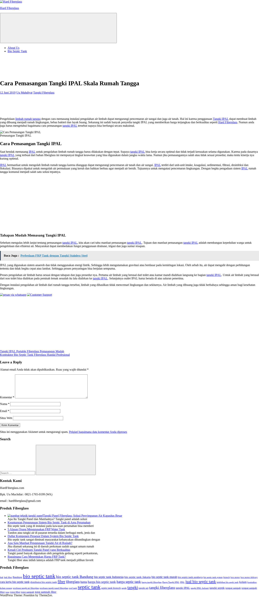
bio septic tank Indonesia (109, 577)
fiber (61, 581)
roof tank (73, 588)
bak (1, 577)
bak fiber (8, 577)
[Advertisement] (30, 65)
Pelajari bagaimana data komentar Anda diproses (98, 431)
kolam (243, 582)
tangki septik (217, 587)
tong (7, 592)
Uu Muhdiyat (24, 92)
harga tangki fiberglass (152, 582)
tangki (132, 587)
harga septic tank (129, 582)
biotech (226, 577)
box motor (235, 577)
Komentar (7, 397)
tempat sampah (233, 588)
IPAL (32, 151)
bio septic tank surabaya (190, 577)
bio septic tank (39, 576)
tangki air (143, 588)
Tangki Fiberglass (43, 92)
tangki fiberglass (162, 587)
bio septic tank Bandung (74, 577)
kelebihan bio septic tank (228, 582)
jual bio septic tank (200, 582)
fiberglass (73, 582)
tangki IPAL (70, 125)
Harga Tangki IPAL (170, 582)
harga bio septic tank (102, 582)
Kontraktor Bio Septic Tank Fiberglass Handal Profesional (35, 354)
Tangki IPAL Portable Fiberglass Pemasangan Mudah (32, 351)
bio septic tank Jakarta (137, 577)
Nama (4, 404)
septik (124, 588)
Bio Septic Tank (17, 51)
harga (83, 582)
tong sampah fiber (45, 591)
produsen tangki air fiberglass (26, 588)
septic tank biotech (111, 588)
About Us (13, 47)
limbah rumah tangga (28, 118)
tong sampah (27, 592)
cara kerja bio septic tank (15, 582)
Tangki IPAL (220, 118)
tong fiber (15, 592)
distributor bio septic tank (43, 582)
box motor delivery (249, 577)
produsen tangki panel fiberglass (54, 588)
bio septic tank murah (164, 577)
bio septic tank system (213, 577)
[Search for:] (18, 472)
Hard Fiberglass (9, 8)
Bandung (17, 577)
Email (4, 411)
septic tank (89, 587)
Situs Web (6, 418)
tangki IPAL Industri (200, 588)
